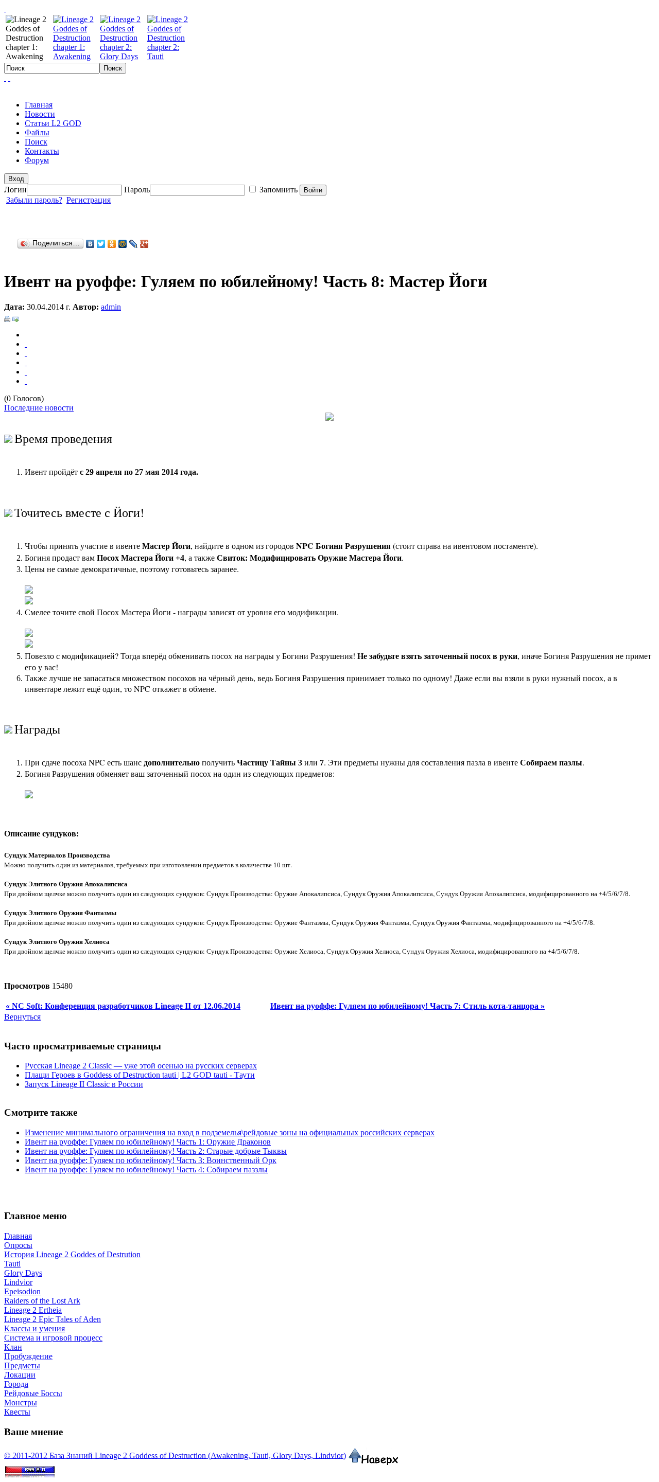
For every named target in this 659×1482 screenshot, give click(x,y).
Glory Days (23, 1273)
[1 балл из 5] (26, 344)
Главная (39, 104)
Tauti (12, 1263)
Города (16, 1384)
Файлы (37, 132)
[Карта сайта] (9, 78)
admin (111, 306)
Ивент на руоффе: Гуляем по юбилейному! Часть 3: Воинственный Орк (150, 1160)
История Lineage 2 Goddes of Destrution (72, 1254)
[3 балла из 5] (26, 362)
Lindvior (18, 1282)
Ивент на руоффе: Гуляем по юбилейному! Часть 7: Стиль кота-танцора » (407, 1006)
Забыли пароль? (34, 199)
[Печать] (7, 316)
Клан (13, 1347)
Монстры (20, 1402)
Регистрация (88, 199)
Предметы (22, 1365)
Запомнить (279, 189)
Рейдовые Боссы (33, 1393)
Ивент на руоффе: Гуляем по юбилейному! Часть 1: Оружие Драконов (148, 1141)
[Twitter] (101, 244)
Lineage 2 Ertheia (33, 1310)
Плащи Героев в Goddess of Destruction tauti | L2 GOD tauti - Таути (140, 1074)
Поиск (36, 141)
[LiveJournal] (133, 244)
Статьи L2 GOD (53, 123)
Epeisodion (22, 1291)
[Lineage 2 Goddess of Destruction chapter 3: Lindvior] (75, 56)
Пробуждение (28, 1356)
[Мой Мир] (122, 244)
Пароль (137, 189)
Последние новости (39, 407)
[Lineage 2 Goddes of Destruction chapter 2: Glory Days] (122, 56)
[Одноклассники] (112, 244)
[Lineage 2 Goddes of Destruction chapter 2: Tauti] (169, 56)
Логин (15, 189)
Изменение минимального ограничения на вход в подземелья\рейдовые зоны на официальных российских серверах (230, 1132)
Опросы (18, 1245)
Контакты (42, 151)
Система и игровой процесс (53, 1337)
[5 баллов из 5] (26, 381)
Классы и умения (34, 1328)
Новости (40, 114)
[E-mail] (15, 316)
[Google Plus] (144, 244)
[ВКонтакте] (90, 244)
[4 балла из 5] (26, 371)
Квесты (17, 1411)
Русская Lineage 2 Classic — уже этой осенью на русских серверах (141, 1065)
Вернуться (22, 1016)
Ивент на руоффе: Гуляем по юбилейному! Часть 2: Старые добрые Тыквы (156, 1151)
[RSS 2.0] (30, 1468)
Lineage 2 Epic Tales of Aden (52, 1319)
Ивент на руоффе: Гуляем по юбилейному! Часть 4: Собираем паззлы (146, 1169)
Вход (16, 179)
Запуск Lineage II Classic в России (84, 1084)
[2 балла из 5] (26, 353)
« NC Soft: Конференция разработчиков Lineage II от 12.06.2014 (123, 1006)
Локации (20, 1374)
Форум (37, 160)
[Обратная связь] (5, 78)
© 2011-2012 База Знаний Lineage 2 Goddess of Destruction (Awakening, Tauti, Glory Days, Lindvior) (175, 1455)
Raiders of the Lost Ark (42, 1300)
